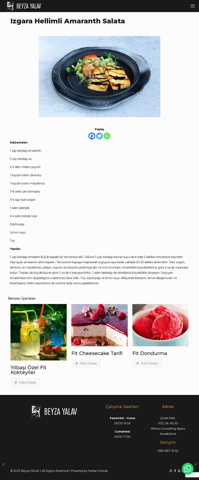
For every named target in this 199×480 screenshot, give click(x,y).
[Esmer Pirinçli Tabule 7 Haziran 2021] (195, 464)
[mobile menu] (192, 6)
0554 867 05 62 (168, 451)
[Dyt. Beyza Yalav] (24, 6)
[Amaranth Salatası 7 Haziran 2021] (3, 464)
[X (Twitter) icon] (179, 471)
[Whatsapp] (107, 136)
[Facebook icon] (175, 471)
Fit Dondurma (149, 353)
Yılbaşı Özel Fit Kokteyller (28, 370)
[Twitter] (99, 136)
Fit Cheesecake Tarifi (96, 353)
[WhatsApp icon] (170, 471)
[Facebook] (91, 136)
